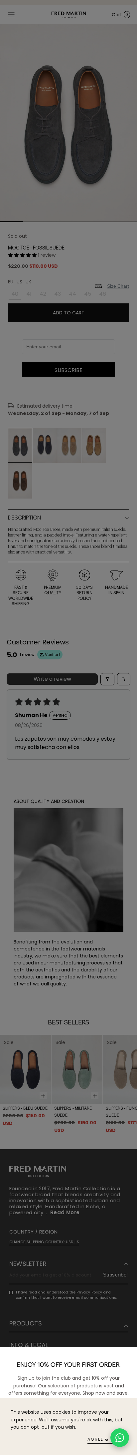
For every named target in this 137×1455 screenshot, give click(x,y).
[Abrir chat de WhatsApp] (119, 1437)
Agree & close (106, 1439)
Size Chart (118, 286)
